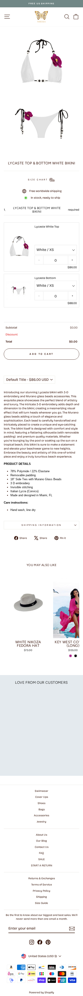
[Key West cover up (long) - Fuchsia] (70, 655)
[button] (41, 364)
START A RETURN (41, 865)
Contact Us (41, 847)
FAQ (41, 853)
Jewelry (41, 821)
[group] (41, 262)
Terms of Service (41, 884)
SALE (41, 859)
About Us (41, 834)
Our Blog (41, 840)
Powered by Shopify (41, 992)
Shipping (41, 896)
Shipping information (41, 525)
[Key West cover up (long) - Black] (75, 655)
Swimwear (41, 790)
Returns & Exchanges (41, 878)
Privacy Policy (41, 890)
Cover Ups (41, 796)
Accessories (41, 815)
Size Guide (41, 903)
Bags (42, 809)
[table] (41, 333)
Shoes (41, 803)
